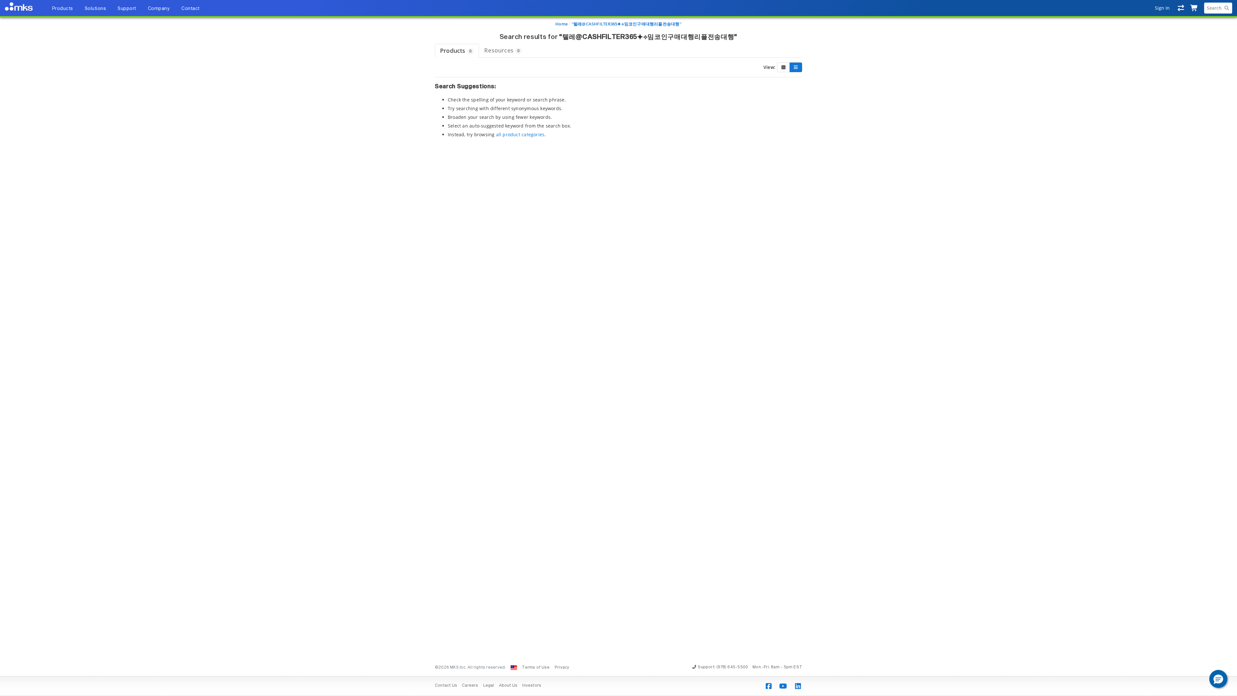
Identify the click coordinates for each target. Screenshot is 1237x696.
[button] (1218, 679)
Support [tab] (127, 8)
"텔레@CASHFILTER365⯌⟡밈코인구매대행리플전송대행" (626, 24)
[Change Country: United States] (514, 667)
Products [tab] (62, 8)
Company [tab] (159, 8)
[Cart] (1194, 8)
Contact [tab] (190, 8)
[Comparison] (1181, 8)
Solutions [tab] (95, 8)
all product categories (520, 134)
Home (561, 24)
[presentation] (618, 348)
